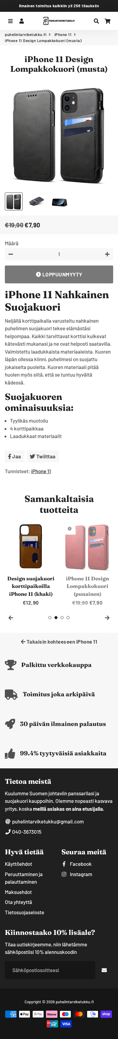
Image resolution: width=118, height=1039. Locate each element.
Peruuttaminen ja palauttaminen (24, 878)
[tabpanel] (31, 563)
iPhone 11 (63, 34)
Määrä (11, 243)
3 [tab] (62, 617)
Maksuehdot (18, 892)
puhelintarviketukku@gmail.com (47, 821)
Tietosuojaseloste (24, 912)
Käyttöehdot (18, 864)
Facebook (80, 864)
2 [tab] (55, 617)
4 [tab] (68, 617)
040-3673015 (26, 832)
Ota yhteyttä (18, 902)
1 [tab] (49, 617)
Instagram (80, 874)
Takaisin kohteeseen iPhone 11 (61, 641)
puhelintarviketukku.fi (25, 34)
